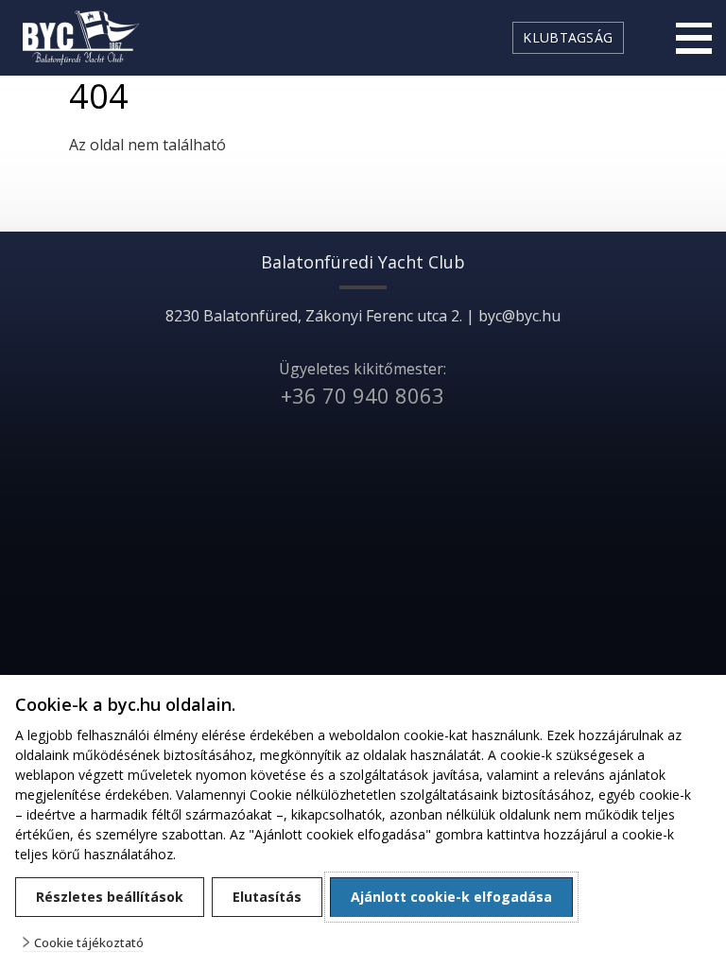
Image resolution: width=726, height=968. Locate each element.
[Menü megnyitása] (694, 38)
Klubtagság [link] (568, 37)
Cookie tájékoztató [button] (89, 943)
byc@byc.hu (519, 315)
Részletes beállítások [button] (109, 897)
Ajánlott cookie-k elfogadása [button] (451, 897)
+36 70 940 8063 (362, 395)
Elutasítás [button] (267, 897)
